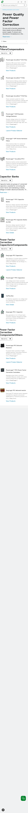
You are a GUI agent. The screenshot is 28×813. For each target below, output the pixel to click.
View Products (10, 70)
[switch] (3, 810)
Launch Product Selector (14, 130)
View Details (10, 232)
